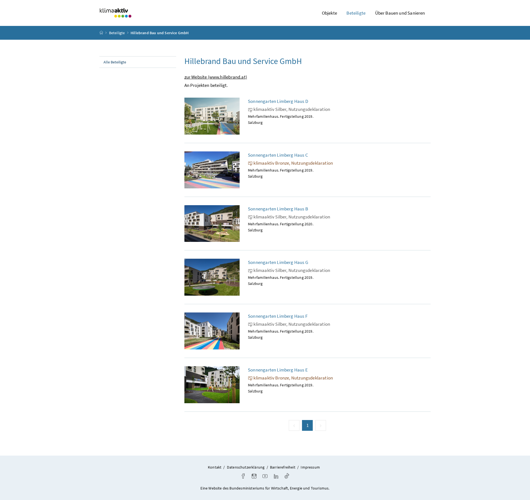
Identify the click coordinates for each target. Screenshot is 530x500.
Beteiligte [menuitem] (355, 13)
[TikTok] (287, 477)
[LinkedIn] (276, 477)
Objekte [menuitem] (329, 13)
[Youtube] (265, 477)
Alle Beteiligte (115, 62)
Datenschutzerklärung (246, 467)
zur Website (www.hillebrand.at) (215, 77)
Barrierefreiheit (282, 467)
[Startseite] (101, 32)
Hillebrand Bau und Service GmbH (160, 32)
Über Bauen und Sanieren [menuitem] (400, 13)
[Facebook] (243, 477)
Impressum (310, 467)
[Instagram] (254, 477)
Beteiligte (117, 32)
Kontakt (214, 467)
